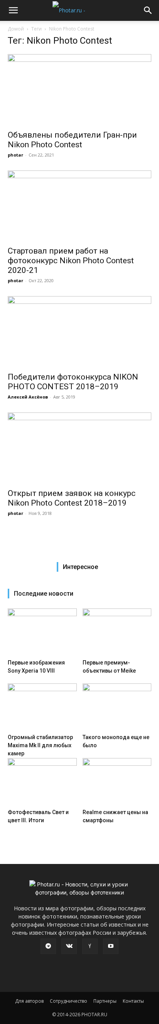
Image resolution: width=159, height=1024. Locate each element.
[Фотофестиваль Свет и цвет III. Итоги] (42, 782)
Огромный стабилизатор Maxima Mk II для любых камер (40, 745)
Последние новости (43, 593)
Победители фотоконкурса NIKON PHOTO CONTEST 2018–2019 (73, 381)
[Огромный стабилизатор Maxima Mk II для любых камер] (42, 707)
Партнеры (105, 1001)
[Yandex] (90, 946)
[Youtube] (110, 946)
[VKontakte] (69, 946)
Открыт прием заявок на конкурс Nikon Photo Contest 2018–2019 (71, 498)
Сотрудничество (68, 1001)
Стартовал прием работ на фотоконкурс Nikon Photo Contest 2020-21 (71, 260)
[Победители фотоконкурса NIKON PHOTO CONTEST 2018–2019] (79, 331)
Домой (16, 29)
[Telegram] (48, 946)
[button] (13, 10)
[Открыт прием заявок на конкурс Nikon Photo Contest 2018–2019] (79, 448)
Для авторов (29, 1001)
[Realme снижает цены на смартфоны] (117, 782)
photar (15, 155)
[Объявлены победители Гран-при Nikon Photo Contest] (79, 89)
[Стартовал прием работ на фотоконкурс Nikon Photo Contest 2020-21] (79, 206)
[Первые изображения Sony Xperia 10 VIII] (42, 632)
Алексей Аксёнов (28, 397)
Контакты (133, 1001)
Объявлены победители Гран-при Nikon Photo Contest (72, 139)
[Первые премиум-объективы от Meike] (117, 632)
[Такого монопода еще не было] (117, 707)
